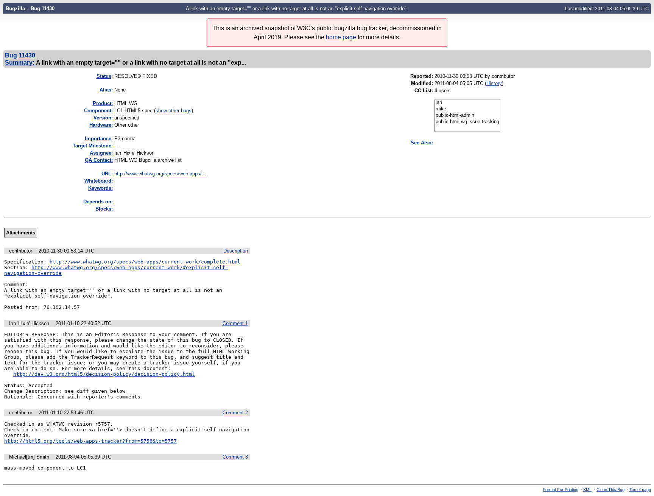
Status (104, 76)
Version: (103, 118)
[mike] (467, 109)
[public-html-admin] (467, 115)
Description (235, 251)
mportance (98, 138)
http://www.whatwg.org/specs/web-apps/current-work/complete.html (145, 262)
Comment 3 (235, 457)
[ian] (467, 102)
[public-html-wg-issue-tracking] (467, 122)
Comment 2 (235, 412)
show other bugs (174, 110)
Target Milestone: (93, 146)
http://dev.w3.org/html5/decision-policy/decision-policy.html (104, 374)
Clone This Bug (610, 489)
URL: (107, 174)
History (494, 83)
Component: (98, 110)
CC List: (423, 90)
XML (587, 489)
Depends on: (98, 202)
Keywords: (100, 188)
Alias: (106, 90)
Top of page (640, 489)
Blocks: (104, 209)
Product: (103, 103)
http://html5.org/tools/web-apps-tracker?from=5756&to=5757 (90, 441)
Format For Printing (560, 489)
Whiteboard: (98, 181)
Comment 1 (235, 323)
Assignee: (101, 153)
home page (341, 37)
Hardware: (101, 125)
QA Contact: (99, 160)
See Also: (422, 143)
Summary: (19, 62)
